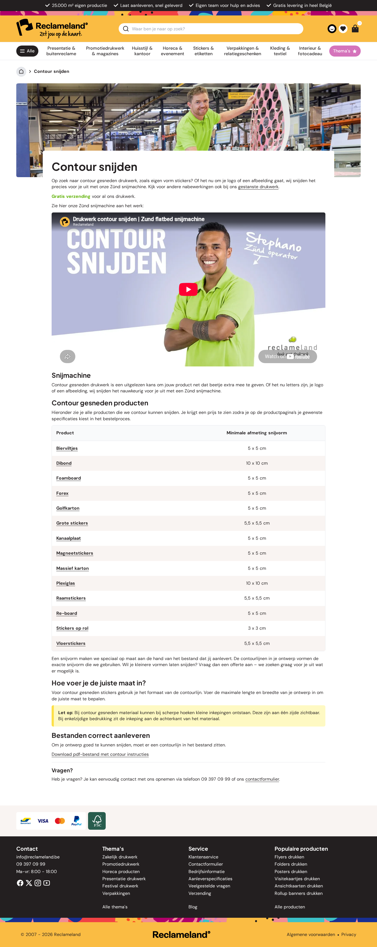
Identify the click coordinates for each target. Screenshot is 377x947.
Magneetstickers (74, 553)
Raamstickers (71, 598)
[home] (52, 29)
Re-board (66, 613)
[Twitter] (29, 882)
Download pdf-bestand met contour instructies (100, 754)
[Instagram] (38, 882)
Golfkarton (67, 508)
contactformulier (262, 779)
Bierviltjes (67, 448)
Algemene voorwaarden (311, 934)
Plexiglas (65, 583)
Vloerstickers (71, 643)
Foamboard (68, 478)
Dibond (63, 463)
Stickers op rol (72, 628)
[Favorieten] (343, 28)
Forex (62, 493)
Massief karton (72, 568)
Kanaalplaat (68, 538)
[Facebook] (20, 882)
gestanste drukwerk (258, 187)
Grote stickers (72, 523)
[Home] (21, 71)
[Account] (332, 28)
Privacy (348, 934)
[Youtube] (47, 882)
